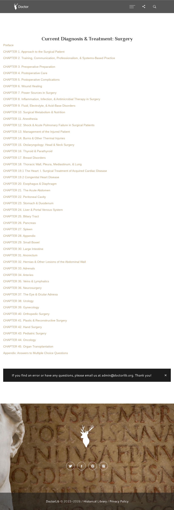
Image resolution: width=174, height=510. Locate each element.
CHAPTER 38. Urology (18, 301)
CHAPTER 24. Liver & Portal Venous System (33, 209)
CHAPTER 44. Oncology (19, 340)
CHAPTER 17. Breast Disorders (24, 157)
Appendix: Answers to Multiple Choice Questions (35, 353)
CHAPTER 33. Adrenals (19, 268)
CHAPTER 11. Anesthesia (20, 118)
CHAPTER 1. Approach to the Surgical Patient (34, 51)
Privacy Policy (118, 501)
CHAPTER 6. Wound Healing (22, 86)
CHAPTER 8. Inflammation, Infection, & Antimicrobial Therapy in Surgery (51, 99)
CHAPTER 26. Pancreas (19, 223)
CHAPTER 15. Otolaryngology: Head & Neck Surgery (38, 144)
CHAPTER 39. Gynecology (21, 307)
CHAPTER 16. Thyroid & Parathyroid (27, 151)
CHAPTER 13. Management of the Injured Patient (36, 131)
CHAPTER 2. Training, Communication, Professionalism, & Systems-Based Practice (59, 58)
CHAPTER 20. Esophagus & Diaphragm (30, 183)
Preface (8, 45)
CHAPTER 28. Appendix (19, 235)
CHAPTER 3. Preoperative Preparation (29, 66)
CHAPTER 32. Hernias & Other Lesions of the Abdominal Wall (44, 261)
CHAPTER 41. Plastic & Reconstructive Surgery (35, 320)
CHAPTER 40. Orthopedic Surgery (26, 314)
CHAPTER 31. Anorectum (20, 255)
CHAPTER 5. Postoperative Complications (31, 79)
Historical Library (95, 501)
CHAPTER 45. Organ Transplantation (28, 346)
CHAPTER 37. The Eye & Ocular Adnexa (30, 294)
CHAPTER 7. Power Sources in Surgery (29, 92)
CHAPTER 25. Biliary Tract (21, 216)
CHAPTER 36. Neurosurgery (22, 287)
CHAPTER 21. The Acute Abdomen (26, 190)
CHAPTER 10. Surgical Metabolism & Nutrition (34, 112)
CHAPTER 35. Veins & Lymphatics (26, 281)
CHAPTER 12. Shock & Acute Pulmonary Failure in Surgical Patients (48, 125)
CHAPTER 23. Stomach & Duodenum (28, 203)
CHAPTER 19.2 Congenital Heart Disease (31, 177)
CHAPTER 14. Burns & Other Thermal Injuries (34, 138)
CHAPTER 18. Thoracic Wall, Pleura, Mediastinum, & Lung (42, 164)
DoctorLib (52, 501)
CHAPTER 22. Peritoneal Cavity (24, 196)
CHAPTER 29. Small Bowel (21, 242)
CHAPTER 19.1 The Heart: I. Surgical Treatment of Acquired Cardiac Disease (55, 170)
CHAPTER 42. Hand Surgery (22, 327)
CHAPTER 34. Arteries (18, 275)
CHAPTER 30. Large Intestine (23, 249)
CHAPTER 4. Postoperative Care (25, 73)
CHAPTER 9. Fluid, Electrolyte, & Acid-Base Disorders (39, 105)
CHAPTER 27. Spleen (17, 229)
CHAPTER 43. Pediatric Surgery (24, 333)
